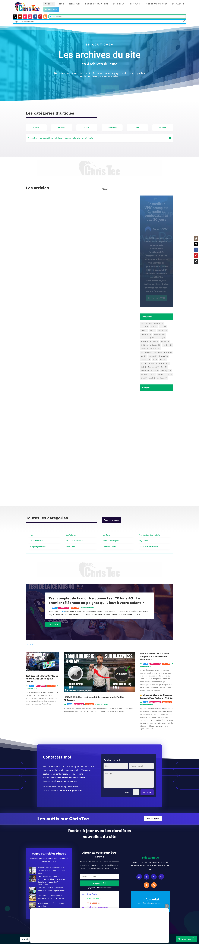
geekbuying (155, 345)
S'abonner (98, 884)
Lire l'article (52, 624)
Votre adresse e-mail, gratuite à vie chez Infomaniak (56, 493)
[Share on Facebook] (196, 250)
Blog (61, 4)
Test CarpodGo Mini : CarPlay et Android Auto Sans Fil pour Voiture (42, 679)
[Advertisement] (99, 926)
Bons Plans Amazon (156, 308)
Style (164, 367)
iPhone (168, 352)
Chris (34, 267)
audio (163, 327)
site (143, 367)
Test (144, 374)
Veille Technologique (97, 907)
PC (155, 360)
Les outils (136, 4)
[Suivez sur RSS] (45, 16)
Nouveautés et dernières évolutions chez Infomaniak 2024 (59, 263)
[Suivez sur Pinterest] (40, 16)
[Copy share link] (196, 238)
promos (152, 363)
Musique (163, 356)
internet (158, 352)
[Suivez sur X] (15, 16)
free (155, 341)
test (63, 611)
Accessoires (146, 323)
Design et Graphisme (96, 4)
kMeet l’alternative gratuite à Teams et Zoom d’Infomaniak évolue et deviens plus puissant (76, 339)
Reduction (164, 363)
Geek (144, 345)
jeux (143, 356)
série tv (155, 371)
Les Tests (75, 608)
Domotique (146, 341)
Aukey (144, 330)
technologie (166, 371)
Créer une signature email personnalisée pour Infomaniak (59, 416)
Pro (143, 363)
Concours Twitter (156, 4)
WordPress (162, 378)
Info (25, 939)
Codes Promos (147, 338)
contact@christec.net (67, 781)
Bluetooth (162, 330)
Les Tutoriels (94, 898)
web (152, 378)
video (144, 378)
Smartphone (153, 367)
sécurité (145, 371)
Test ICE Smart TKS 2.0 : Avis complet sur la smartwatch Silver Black (154, 656)
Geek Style (75, 4)
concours (160, 338)
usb (169, 374)
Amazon (158, 323)
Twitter (161, 374)
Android (145, 327)
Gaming (165, 341)
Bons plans (119, 4)
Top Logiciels (94, 903)
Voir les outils (152, 819)
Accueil (49, 4)
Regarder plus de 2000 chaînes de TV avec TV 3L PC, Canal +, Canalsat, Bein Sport (52, 870)
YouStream (51, 9)
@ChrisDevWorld (77, 777)
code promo (159, 334)
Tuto (152, 374)
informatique (146, 352)
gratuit (144, 349)
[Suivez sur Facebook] (35, 16)
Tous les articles (111, 520)
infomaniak (155, 349)
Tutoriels (53, 420)
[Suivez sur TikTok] (25, 16)
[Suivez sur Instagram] (30, 16)
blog (152, 330)
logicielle (152, 356)
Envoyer (147, 792)
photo (162, 360)
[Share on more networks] (196, 261)
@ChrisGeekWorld (59, 777)
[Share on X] (196, 244)
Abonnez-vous (185, 939)
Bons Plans (146, 334)
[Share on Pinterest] (196, 255)
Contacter (178, 4)
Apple (154, 327)
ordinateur (145, 360)
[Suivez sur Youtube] (20, 16)
